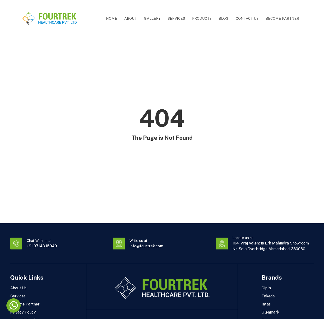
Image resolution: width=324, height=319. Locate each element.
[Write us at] (119, 243)
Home (111, 18)
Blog (224, 18)
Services (176, 18)
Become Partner (282, 18)
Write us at (138, 241)
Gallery (152, 18)
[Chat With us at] (16, 243)
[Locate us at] (222, 243)
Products (202, 18)
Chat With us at (39, 241)
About (130, 18)
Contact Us (247, 18)
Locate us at (242, 238)
